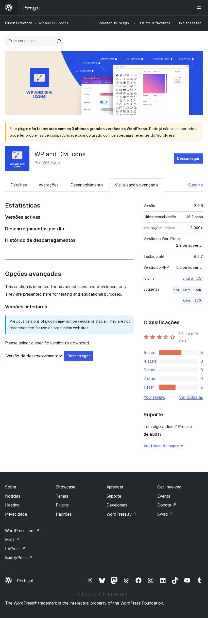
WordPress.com (22, 530)
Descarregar (188, 158)
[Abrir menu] (200, 7)
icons (186, 300)
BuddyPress (19, 557)
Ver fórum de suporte (163, 445)
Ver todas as (191, 397)
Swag (165, 514)
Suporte (195, 184)
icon (198, 290)
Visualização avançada (136, 184)
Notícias (12, 496)
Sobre (10, 486)
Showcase (65, 486)
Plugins (62, 505)
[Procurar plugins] (59, 41)
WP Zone (51, 162)
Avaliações (49, 184)
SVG (198, 300)
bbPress (15, 548)
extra (186, 290)
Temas (62, 496)
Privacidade (16, 514)
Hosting (12, 505)
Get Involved (169, 486)
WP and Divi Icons (59, 154)
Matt (12, 539)
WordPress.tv (122, 514)
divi (176, 290)
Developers (117, 505)
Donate (166, 505)
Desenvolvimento (87, 184)
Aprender (115, 486)
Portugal (25, 580)
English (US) (193, 278)
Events (163, 496)
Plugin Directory (18, 23)
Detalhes (18, 184)
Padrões (64, 514)
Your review (154, 397)
